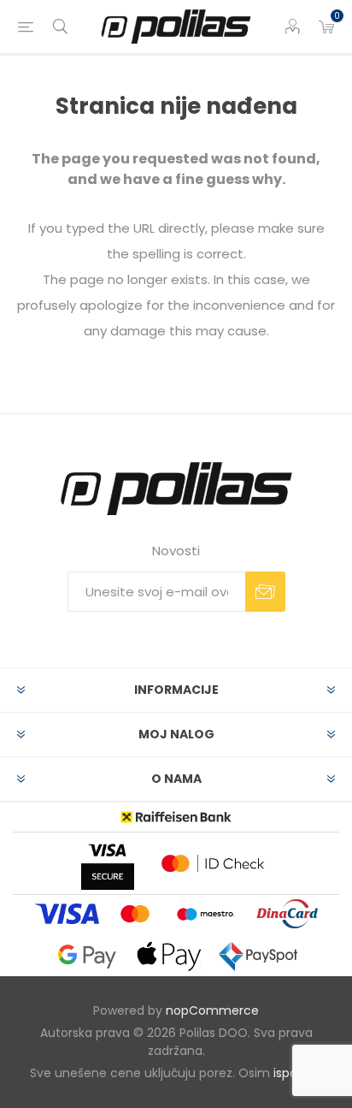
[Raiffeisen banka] (176, 817)
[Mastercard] (135, 914)
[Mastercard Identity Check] (213, 863)
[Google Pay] (87, 956)
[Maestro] (205, 914)
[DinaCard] (287, 913)
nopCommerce (212, 1010)
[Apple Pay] (169, 957)
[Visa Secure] (108, 863)
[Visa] (67, 914)
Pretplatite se (265, 592)
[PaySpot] (258, 956)
